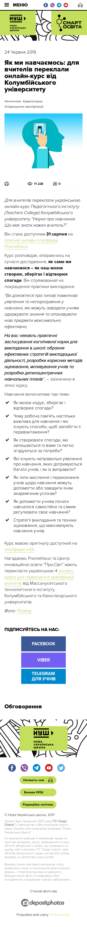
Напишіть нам (80, 5)
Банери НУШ (33, 792)
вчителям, (14, 101)
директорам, (34, 101)
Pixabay (24, 611)
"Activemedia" (60, 915)
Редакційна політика (38, 804)
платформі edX (19, 549)
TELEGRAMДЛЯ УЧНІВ (44, 676)
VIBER (43, 660)
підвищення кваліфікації (25, 107)
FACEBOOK (43, 644)
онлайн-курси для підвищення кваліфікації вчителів (39, 577)
